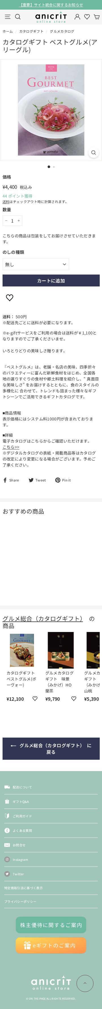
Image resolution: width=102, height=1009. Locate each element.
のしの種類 (13, 252)
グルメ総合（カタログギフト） (43, 618)
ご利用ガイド (22, 816)
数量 (7, 209)
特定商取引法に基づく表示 (23, 888)
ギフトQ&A (21, 801)
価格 (7, 177)
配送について (22, 787)
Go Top (85, 983)
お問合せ (19, 845)
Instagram (20, 859)
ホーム (8, 31)
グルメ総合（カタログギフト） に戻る (55, 748)
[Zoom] (93, 152)
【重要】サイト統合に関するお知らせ (51, 4)
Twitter (18, 874)
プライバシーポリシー (20, 901)
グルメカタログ (62, 31)
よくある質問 (22, 830)
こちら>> (11, 447)
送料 (6, 201)
